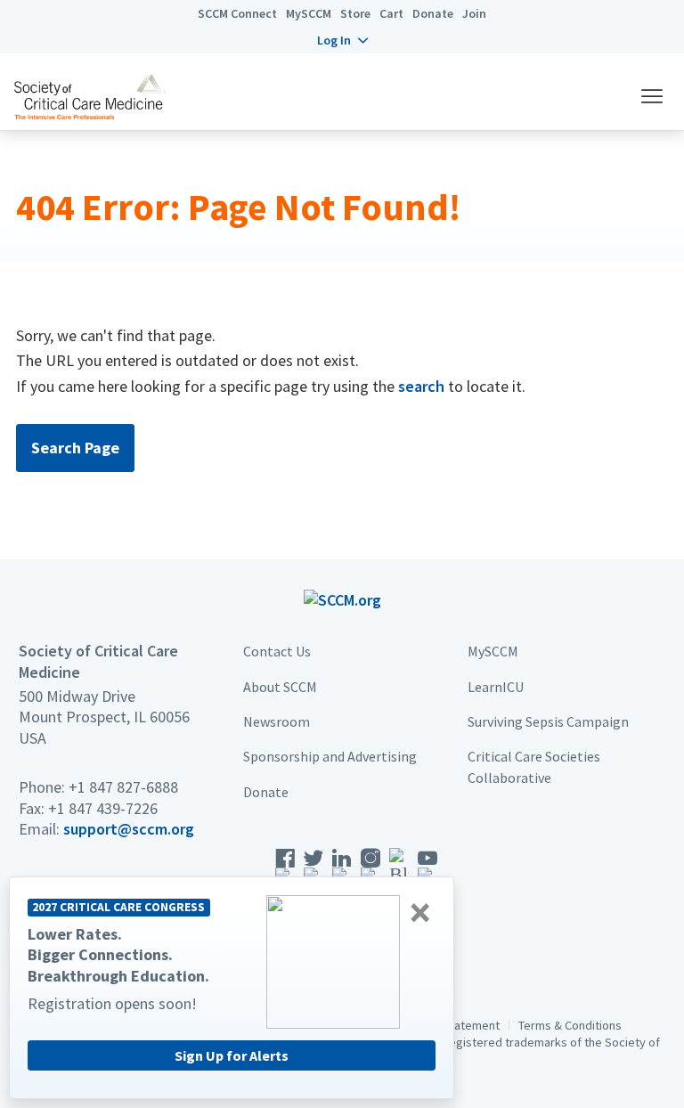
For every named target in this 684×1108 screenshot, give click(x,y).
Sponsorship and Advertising (330, 756)
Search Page (75, 447)
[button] (342, 40)
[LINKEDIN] (342, 871)
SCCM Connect (237, 13)
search (421, 386)
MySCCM (308, 13)
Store (355, 13)
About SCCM (280, 687)
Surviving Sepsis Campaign (548, 721)
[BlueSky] (399, 871)
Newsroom (276, 721)
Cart (391, 13)
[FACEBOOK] (285, 871)
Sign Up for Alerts (232, 1055)
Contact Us (277, 651)
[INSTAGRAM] (370, 871)
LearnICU (496, 687)
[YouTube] (427, 871)
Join (474, 13)
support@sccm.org (128, 829)
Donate (432, 13)
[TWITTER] (313, 871)
